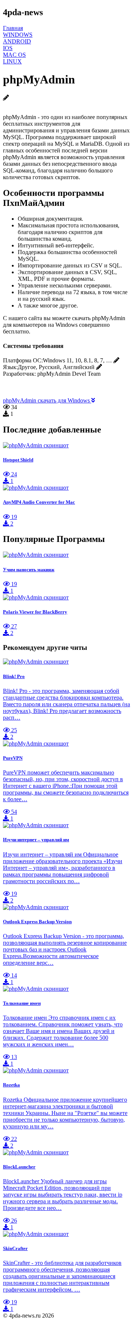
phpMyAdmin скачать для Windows (47, 400)
